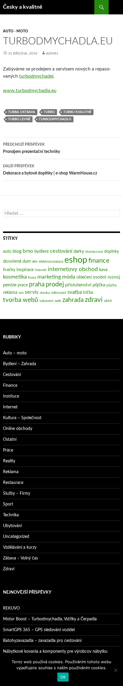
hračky (9, 270)
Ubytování (12, 526)
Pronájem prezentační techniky (31, 148)
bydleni (41, 251)
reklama (10, 293)
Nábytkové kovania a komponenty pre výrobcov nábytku (55, 651)
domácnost (94, 251)
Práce (8, 450)
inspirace (25, 269)
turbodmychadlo (55, 119)
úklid (108, 301)
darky (78, 251)
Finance (10, 385)
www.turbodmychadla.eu (29, 90)
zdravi (94, 299)
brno (28, 251)
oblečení (84, 277)
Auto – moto (15, 353)
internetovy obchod (73, 269)
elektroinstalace (51, 261)
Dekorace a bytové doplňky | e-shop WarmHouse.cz (50, 169)
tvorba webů (20, 300)
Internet (10, 407)
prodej (55, 284)
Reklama (11, 472)
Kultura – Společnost (22, 418)
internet (41, 270)
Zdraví (8, 569)
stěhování (58, 292)
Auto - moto (15, 31)
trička (88, 293)
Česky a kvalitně (22, 7)
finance (99, 261)
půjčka (99, 285)
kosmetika (15, 277)
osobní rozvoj (106, 277)
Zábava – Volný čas (20, 558)
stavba (45, 292)
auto (7, 251)
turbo (49, 112)
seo (21, 292)
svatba (74, 292)
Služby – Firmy (16, 493)
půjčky (111, 285)
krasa (32, 277)
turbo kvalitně (77, 112)
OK (63, 677)
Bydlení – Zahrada (19, 364)
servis (32, 292)
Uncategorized (16, 537)
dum (26, 261)
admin (52, 53)
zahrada (73, 300)
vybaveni (46, 301)
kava (103, 270)
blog (17, 251)
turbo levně (19, 119)
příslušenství (78, 284)
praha (36, 284)
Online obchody (17, 429)
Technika (11, 515)
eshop (75, 259)
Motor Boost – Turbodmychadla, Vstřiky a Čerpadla (50, 619)
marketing (49, 277)
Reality (9, 461)
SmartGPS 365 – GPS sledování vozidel (39, 630)
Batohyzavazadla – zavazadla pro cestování (42, 641)
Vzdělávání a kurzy (19, 547)
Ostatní (9, 439)
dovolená (12, 261)
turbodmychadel (36, 76)
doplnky (111, 251)
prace (23, 285)
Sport (8, 504)
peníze (9, 284)
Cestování (12, 375)
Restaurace (13, 483)
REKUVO (11, 608)
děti (35, 261)
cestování (61, 251)
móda (68, 277)
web (58, 301)
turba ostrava (21, 112)
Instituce (11, 396)
